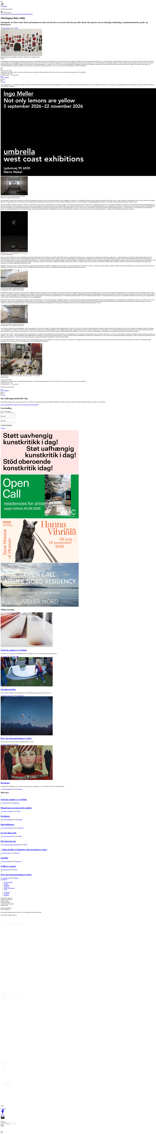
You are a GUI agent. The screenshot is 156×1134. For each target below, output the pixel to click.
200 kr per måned (22, 404)
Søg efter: (3, 1122)
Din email (3, 420)
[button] (2, 2)
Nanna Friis (5, 656)
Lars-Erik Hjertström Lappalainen (11, 844)
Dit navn (3, 416)
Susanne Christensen (7, 811)
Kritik (16, 28)
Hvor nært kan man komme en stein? (16, 738)
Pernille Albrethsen (7, 789)
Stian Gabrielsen (6, 861)
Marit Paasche (6, 869)
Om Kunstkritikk (8, 882)
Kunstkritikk (4, 6)
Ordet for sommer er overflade (14, 650)
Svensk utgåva (18, 14)
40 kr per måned (5, 404)
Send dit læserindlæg (6, 425)
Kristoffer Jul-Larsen (7, 695)
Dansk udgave (4, 14)
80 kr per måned (13, 404)
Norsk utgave (11, 14)
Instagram (6, 895)
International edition (27, 14)
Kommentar (21, 695)
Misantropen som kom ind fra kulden (16, 808)
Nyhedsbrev (7, 892)
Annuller (3, 428)
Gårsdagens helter (8, 689)
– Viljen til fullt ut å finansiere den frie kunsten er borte (24, 850)
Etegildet (4, 858)
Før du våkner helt (8, 833)
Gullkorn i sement (8, 866)
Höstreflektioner (8, 824)
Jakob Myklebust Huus (8, 836)
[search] (2, 4)
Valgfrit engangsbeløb (33, 404)
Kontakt (6, 883)
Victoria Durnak (6, 744)
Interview (17, 853)
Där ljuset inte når (8, 841)
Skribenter (6, 886)
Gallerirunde (16, 656)
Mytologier (5, 783)
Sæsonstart (19, 789)
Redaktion (6, 885)
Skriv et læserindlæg (6, 411)
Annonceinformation (9, 888)
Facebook (6, 893)
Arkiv (5, 889)
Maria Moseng (6, 28)
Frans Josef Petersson (7, 828)
